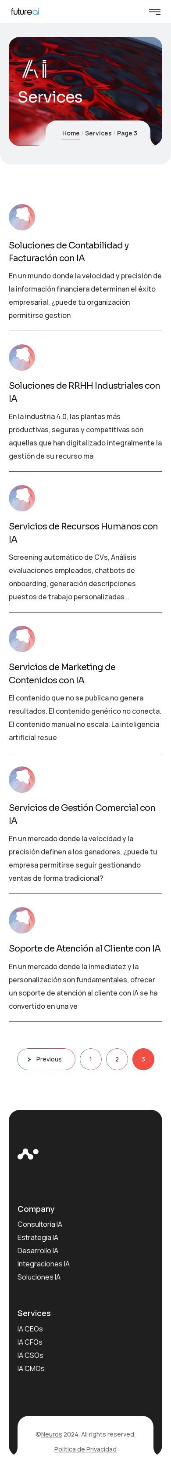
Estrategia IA (38, 1237)
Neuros (51, 1434)
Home (71, 133)
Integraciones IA (44, 1264)
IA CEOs (30, 1329)
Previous (49, 1059)
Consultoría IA (40, 1224)
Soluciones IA (39, 1277)
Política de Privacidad (85, 1449)
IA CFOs (30, 1342)
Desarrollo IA (38, 1250)
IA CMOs (31, 1368)
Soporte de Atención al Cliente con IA (84, 948)
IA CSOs (30, 1355)
